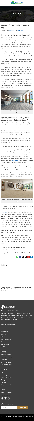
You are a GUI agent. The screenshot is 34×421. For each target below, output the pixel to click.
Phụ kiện (3, 346)
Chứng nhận (4, 359)
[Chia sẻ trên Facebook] (20, 257)
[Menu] (2, 3)
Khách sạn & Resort (6, 377)
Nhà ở (2, 372)
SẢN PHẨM (4, 331)
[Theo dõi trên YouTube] (8, 398)
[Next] (32, 281)
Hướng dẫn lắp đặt (6, 354)
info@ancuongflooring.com (8, 324)
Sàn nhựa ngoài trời (6, 339)
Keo (2, 341)
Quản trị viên (21, 30)
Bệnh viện (3, 382)
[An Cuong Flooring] (17, 2)
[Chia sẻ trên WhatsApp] (17, 257)
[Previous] (1, 281)
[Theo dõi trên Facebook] (2, 398)
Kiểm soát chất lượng (6, 357)
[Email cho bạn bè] (26, 257)
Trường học (4, 379)
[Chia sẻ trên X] (23, 257)
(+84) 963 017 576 (7, 322)
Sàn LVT (3, 336)
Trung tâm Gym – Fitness (7, 385)
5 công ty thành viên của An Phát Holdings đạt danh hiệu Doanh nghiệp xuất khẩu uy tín (16, 288)
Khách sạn (4, 212)
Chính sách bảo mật (6, 364)
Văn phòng (4, 374)
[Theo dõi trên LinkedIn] (5, 398)
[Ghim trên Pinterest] (28, 257)
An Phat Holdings (5, 395)
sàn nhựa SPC (15, 160)
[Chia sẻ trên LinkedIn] (31, 257)
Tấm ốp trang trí (5, 344)
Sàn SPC (3, 334)
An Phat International (6, 392)
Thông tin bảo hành (6, 362)
